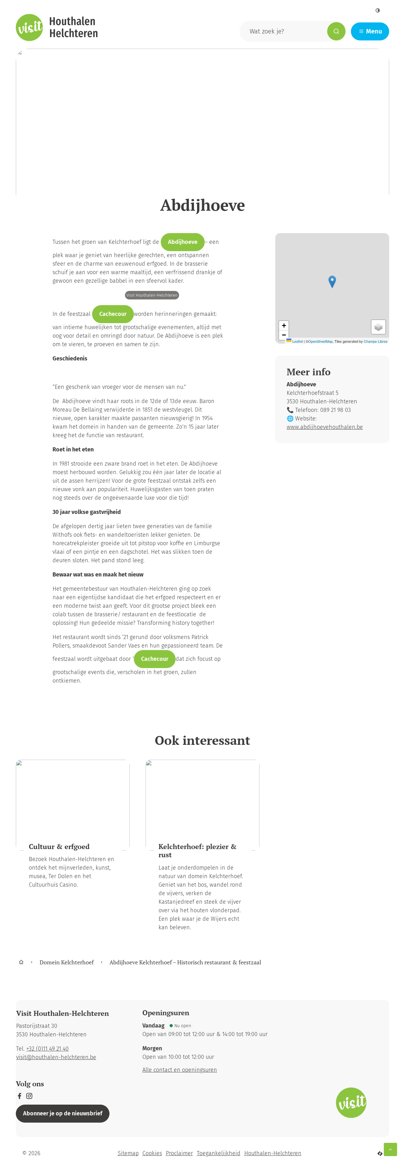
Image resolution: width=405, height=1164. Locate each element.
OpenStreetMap (320, 341)
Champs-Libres (376, 341)
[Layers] (378, 327)
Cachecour (113, 314)
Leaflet (297, 341)
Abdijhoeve (182, 241)
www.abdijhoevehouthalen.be (325, 427)
